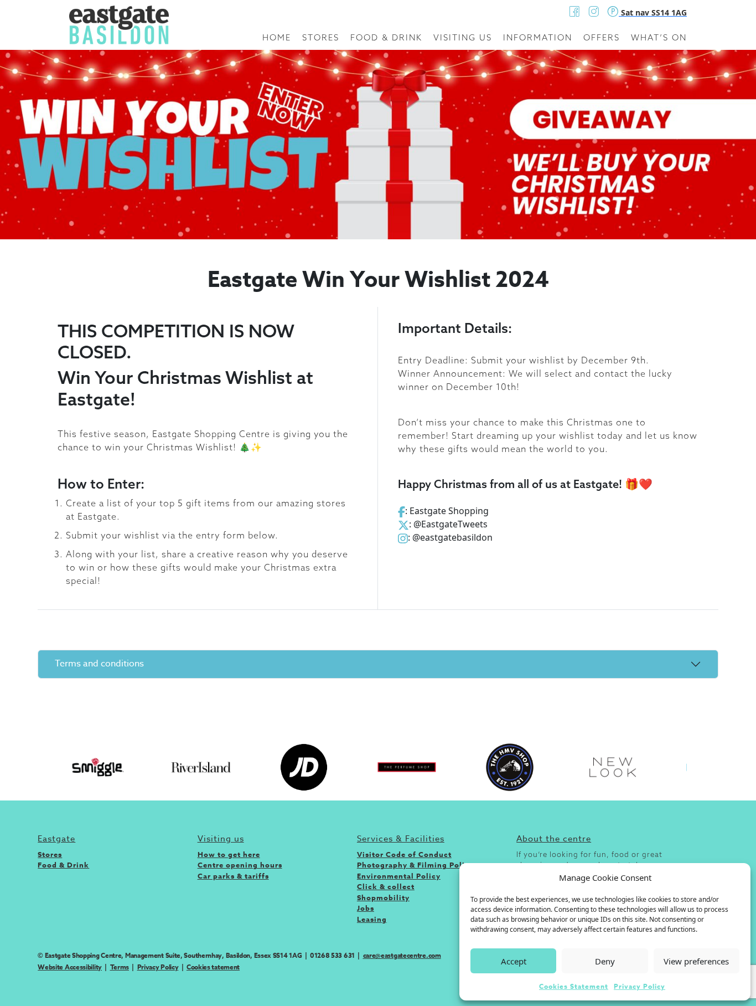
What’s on (659, 37)
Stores (320, 37)
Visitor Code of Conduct (404, 854)
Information (537, 37)
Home (276, 37)
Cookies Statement (573, 986)
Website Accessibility (70, 967)
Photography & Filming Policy (415, 865)
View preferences (696, 961)
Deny (605, 961)
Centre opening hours (240, 865)
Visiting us (462, 37)
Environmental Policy (399, 876)
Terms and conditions (99, 663)
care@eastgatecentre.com (402, 955)
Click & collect (386, 886)
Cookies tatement (213, 967)
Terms (120, 967)
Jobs (365, 908)
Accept (513, 961)
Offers (601, 37)
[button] (733, 877)
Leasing (372, 919)
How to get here (229, 854)
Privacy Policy (639, 986)
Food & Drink (386, 37)
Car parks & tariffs (233, 876)
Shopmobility (383, 897)
